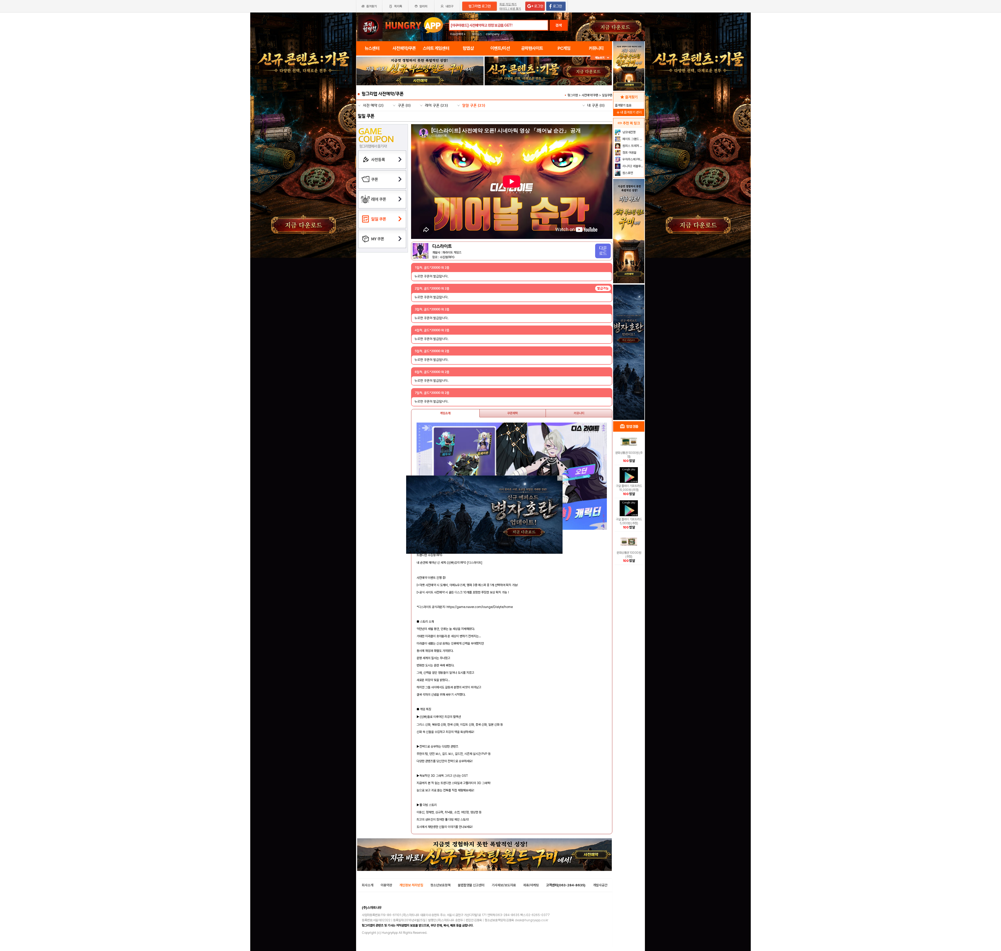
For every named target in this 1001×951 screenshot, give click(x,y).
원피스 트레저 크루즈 (633, 146)
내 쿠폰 (596, 106)
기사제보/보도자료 (504, 885)
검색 (559, 25)
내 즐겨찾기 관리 (629, 112)
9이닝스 (477, 34)
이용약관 (386, 885)
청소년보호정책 (440, 885)
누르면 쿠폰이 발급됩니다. (431, 276)
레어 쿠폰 (436, 106)
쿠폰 (404, 106)
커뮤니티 (579, 413)
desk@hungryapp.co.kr (531, 920)
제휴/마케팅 (531, 885)
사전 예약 (373, 106)
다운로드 (603, 251)
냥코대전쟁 (629, 132)
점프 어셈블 (629, 152)
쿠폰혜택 (512, 413)
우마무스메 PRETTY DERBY (633, 159)
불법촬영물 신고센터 (471, 885)
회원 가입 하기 (508, 4)
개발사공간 (600, 885)
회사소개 (367, 885)
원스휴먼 (627, 173)
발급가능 (603, 288)
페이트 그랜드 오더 (633, 139)
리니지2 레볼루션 (632, 166)
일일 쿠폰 (473, 106)
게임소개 (445, 413)
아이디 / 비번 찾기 (510, 8)
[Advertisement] (628, 335)
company (492, 34)
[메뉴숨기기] (601, 58)
